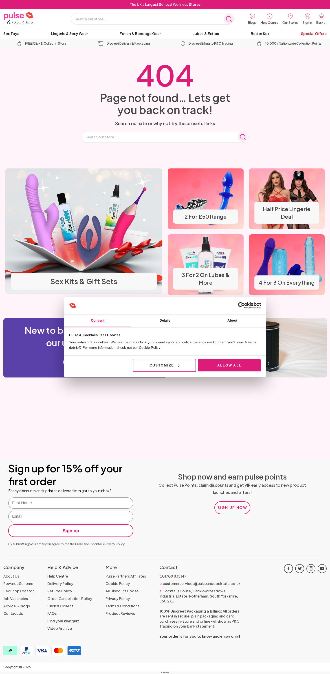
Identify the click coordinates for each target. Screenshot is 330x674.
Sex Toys (11, 33)
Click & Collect (60, 606)
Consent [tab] (97, 320)
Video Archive (59, 628)
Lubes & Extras (206, 33)
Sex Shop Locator (18, 591)
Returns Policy (59, 591)
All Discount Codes (122, 591)
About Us (11, 576)
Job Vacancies (15, 598)
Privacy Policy (114, 544)
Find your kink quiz (63, 621)
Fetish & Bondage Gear (140, 33)
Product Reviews (120, 613)
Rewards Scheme (18, 583)
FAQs (52, 613)
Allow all (229, 365)
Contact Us (13, 613)
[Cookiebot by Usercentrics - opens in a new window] (241, 305)
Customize (162, 365)
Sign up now (232, 507)
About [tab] (232, 320)
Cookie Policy (118, 583)
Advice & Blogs (16, 606)
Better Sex (260, 33)
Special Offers (314, 33)
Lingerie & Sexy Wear (69, 33)
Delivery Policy (60, 583)
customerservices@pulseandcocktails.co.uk (199, 583)
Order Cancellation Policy (69, 598)
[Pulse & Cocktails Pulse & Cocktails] (30, 18)
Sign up (71, 530)
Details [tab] (165, 320)
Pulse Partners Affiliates (126, 576)
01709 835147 (172, 576)
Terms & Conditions (122, 606)
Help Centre (57, 576)
